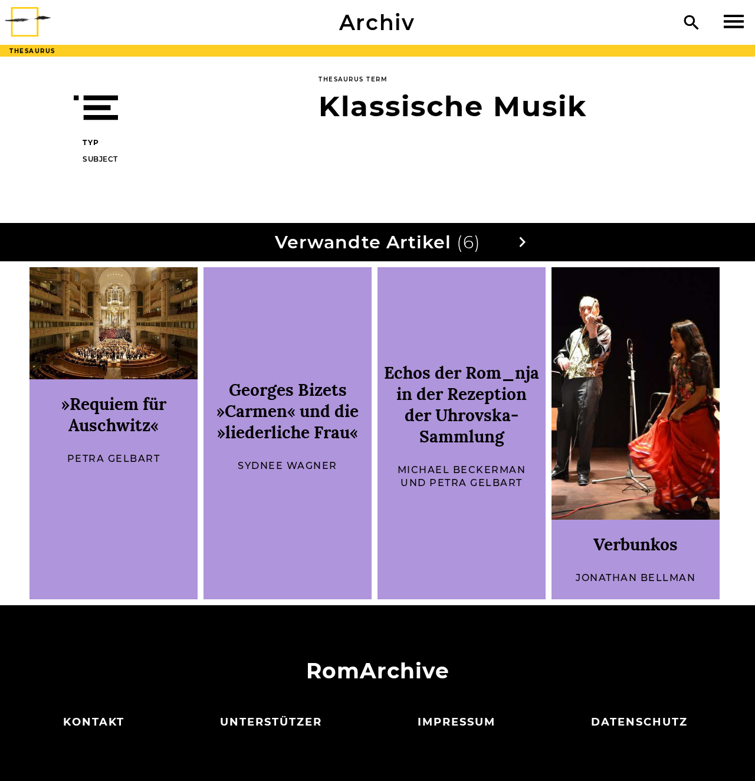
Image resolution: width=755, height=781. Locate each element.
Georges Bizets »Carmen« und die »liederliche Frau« (287, 411)
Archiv (377, 22)
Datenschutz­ (639, 722)
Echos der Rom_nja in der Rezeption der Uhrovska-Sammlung (461, 404)
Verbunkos (635, 544)
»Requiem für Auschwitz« (113, 414)
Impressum (456, 722)
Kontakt (93, 722)
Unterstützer (271, 722)
